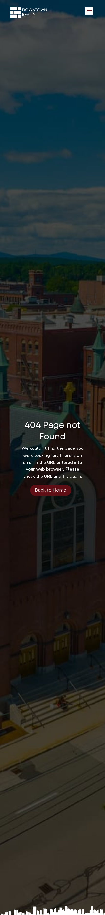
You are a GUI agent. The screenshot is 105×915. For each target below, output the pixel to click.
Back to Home (50, 490)
